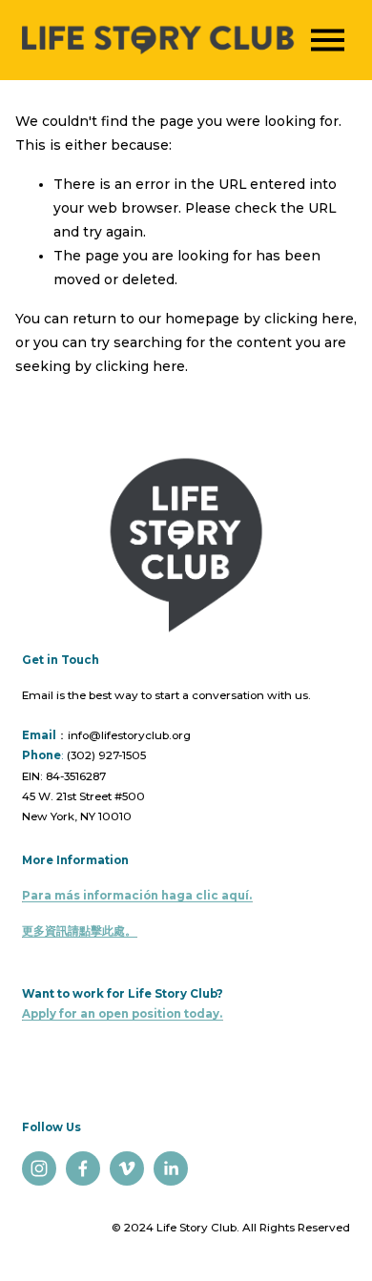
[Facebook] (83, 1168)
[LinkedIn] (171, 1168)
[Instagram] (39, 1168)
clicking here (309, 318)
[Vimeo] (127, 1168)
